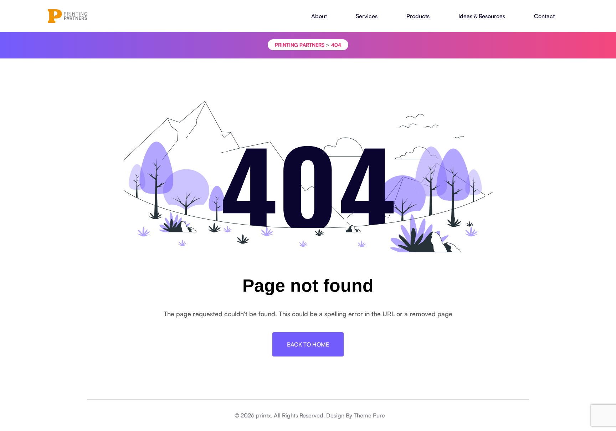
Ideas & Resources (481, 16)
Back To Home (308, 344)
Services (367, 16)
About (319, 16)
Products (418, 16)
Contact (544, 16)
